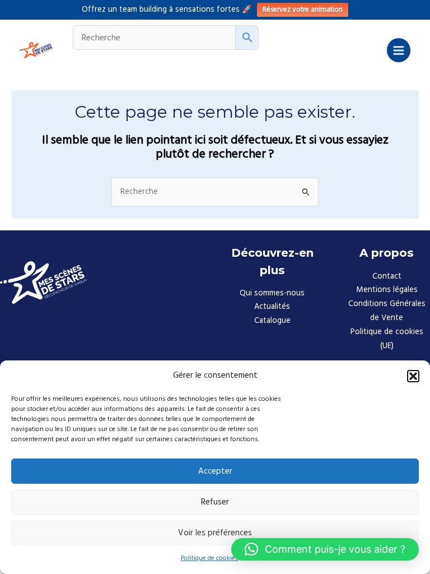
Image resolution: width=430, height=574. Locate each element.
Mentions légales (387, 289)
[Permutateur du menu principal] (398, 50)
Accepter (215, 471)
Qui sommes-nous (272, 293)
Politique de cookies (210, 558)
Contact (386, 276)
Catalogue (272, 320)
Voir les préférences (215, 533)
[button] (413, 376)
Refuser (215, 502)
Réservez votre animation (303, 9)
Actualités (272, 306)
